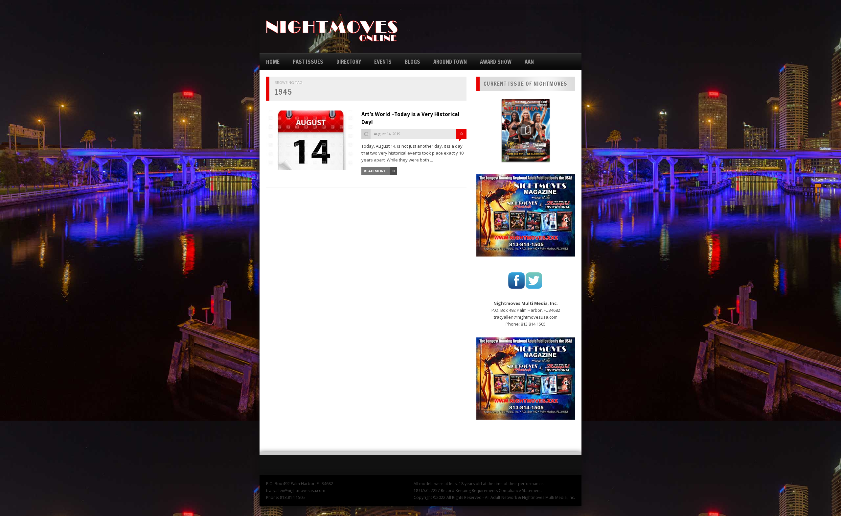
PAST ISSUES (308, 62)
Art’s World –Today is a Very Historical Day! (410, 118)
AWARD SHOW (495, 62)
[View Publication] (525, 130)
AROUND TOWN (450, 62)
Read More (375, 170)
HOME (273, 62)
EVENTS (383, 62)
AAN (529, 62)
